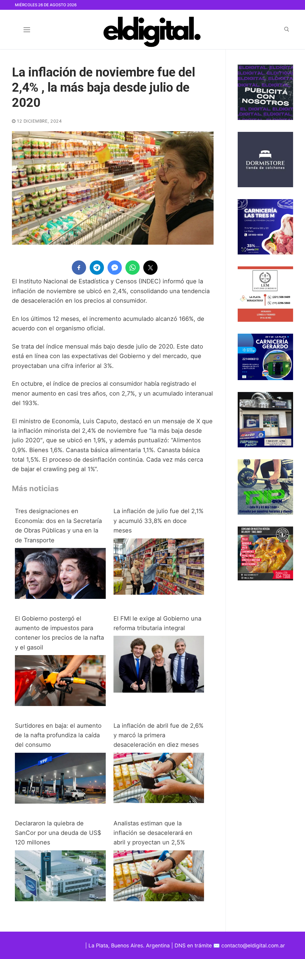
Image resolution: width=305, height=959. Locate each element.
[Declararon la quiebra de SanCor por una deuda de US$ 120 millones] (60, 899)
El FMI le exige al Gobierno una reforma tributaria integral (157, 623)
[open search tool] (286, 29)
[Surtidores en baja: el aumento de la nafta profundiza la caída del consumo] (60, 801)
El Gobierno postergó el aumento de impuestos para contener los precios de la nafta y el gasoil (59, 633)
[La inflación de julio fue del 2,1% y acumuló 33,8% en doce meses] (158, 592)
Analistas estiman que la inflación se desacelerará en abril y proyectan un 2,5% (152, 833)
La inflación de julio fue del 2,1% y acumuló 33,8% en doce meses (158, 520)
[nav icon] (27, 29)
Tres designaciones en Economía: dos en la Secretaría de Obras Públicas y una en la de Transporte (58, 525)
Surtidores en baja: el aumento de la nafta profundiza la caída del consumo (58, 735)
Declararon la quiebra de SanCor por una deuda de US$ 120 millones (58, 833)
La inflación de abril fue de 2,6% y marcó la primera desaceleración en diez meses (158, 735)
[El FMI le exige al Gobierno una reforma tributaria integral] (158, 690)
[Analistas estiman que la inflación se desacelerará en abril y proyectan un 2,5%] (158, 899)
